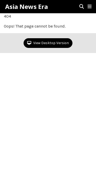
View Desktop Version (51, 43)
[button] (90, 6)
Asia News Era (26, 7)
